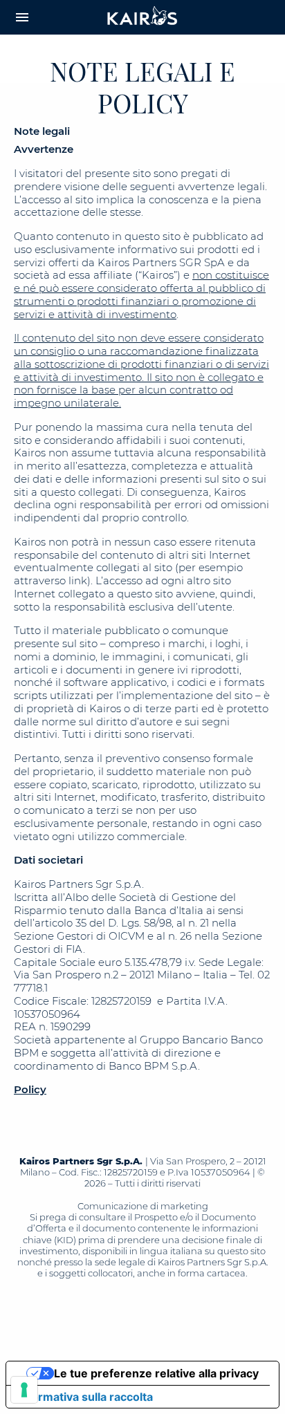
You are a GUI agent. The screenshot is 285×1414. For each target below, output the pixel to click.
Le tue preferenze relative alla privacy (156, 1373)
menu (22, 17)
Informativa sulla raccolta (85, 1397)
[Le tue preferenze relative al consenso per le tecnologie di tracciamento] (24, 1390)
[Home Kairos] (142, 17)
